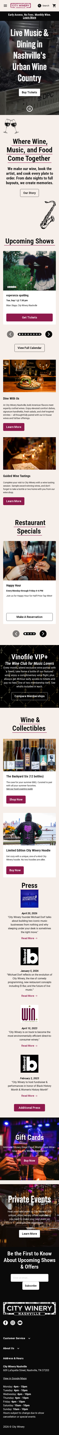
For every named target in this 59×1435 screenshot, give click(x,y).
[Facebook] (5, 1322)
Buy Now (15, 870)
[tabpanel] (29, 68)
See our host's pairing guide (19, 789)
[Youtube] (20, 1322)
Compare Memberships (29, 696)
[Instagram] (12, 1322)
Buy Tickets (29, 92)
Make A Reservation (29, 617)
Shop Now (15, 799)
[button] (5, 5)
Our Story (29, 193)
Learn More (29, 17)
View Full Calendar (30, 347)
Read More (27, 938)
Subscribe (31, 1285)
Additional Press (29, 1107)
